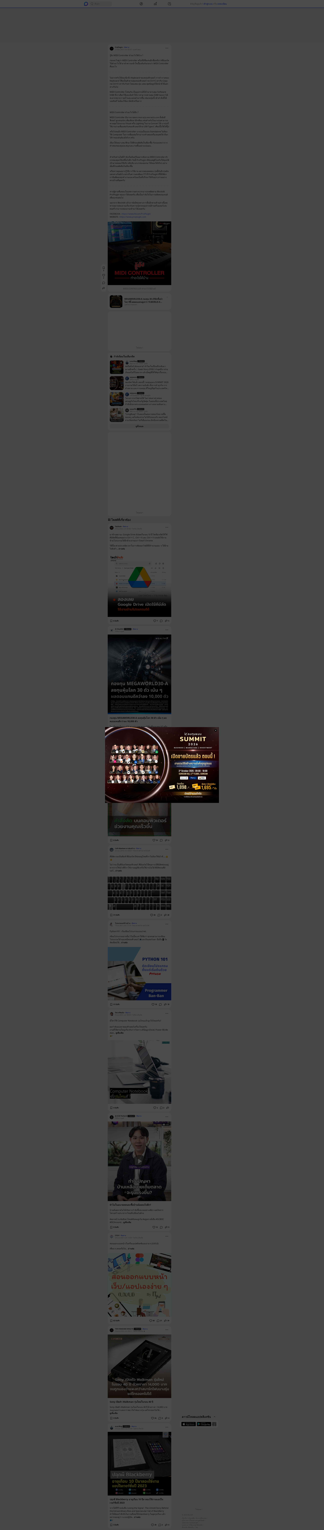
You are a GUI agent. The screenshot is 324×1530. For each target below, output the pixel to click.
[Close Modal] (215, 730)
